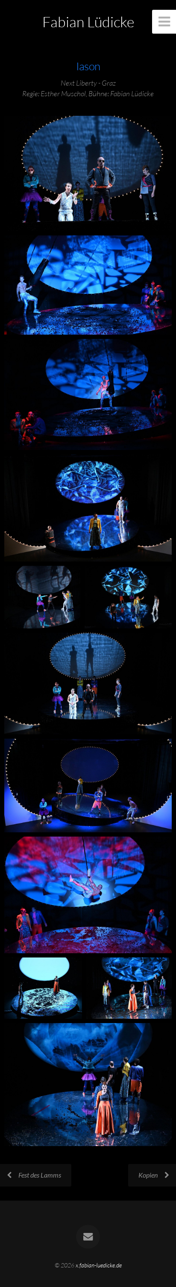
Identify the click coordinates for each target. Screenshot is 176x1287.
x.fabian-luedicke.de (99, 1265)
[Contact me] (88, 1237)
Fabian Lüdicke (88, 22)
